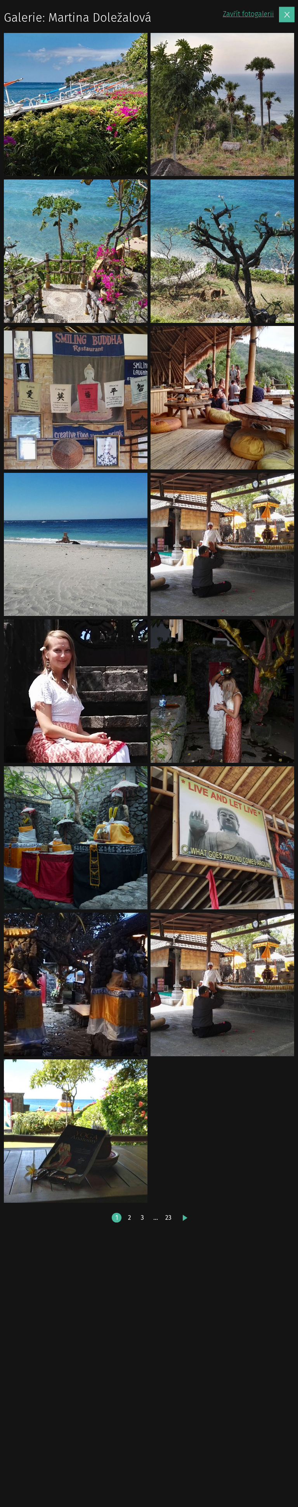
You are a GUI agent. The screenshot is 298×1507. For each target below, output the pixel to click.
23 (168, 1217)
